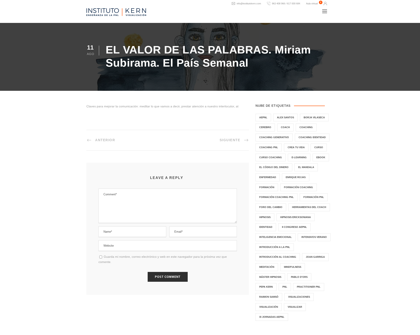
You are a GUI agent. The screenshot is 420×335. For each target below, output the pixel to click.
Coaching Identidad (312, 137)
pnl (284, 286)
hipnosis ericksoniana (295, 217)
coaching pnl (268, 147)
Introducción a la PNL (274, 247)
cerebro (265, 127)
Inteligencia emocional (275, 237)
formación (266, 187)
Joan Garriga (315, 257)
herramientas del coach (309, 207)
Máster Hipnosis (270, 277)
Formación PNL (313, 197)
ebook (320, 157)
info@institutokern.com (249, 3)
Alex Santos (285, 117)
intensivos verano (314, 237)
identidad (265, 227)
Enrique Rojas (296, 177)
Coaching (306, 127)
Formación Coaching (298, 187)
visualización (268, 307)
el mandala (306, 167)
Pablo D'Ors (299, 277)
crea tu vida (296, 147)
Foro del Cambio (270, 207)
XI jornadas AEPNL (271, 317)
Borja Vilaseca (314, 117)
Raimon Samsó (268, 296)
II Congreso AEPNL (294, 227)
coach (285, 127)
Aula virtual (312, 3)
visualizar (295, 307)
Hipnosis (265, 217)
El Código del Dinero (274, 167)
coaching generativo (274, 137)
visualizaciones (299, 296)
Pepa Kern (266, 286)
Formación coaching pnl (276, 197)
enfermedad (267, 177)
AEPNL (263, 117)
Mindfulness (292, 267)
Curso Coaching (270, 157)
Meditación (266, 267)
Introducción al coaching (277, 257)
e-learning (299, 157)
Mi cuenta (325, 3)
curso (318, 147)
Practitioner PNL (308, 286)
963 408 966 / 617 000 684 (286, 3)
